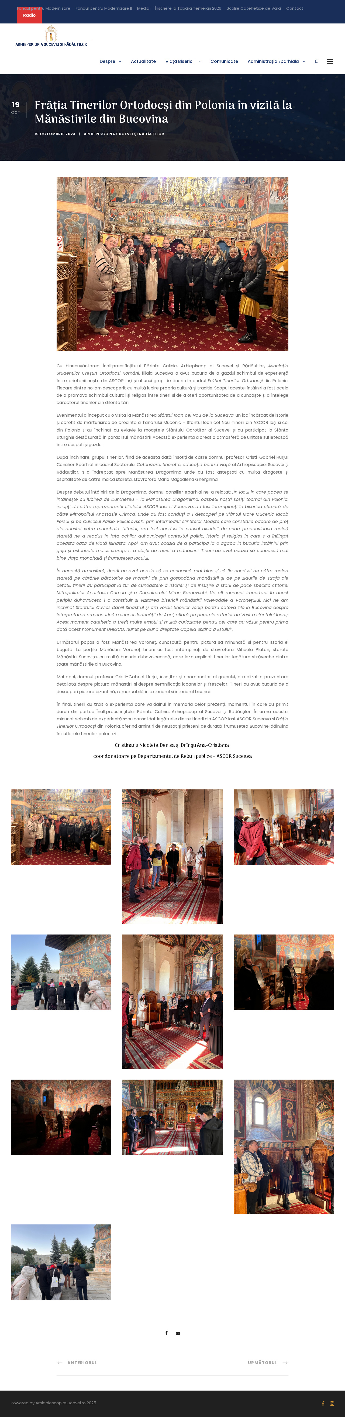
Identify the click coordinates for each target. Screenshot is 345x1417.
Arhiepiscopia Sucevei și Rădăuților (124, 133)
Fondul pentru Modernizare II (104, 8)
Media (143, 8)
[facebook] (323, 1403)
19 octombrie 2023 (54, 133)
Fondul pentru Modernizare (43, 8)
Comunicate (224, 61)
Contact (294, 8)
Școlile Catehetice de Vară (254, 8)
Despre (107, 61)
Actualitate (143, 61)
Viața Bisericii (180, 61)
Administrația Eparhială (273, 61)
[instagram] (332, 1403)
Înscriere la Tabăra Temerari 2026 (188, 8)
